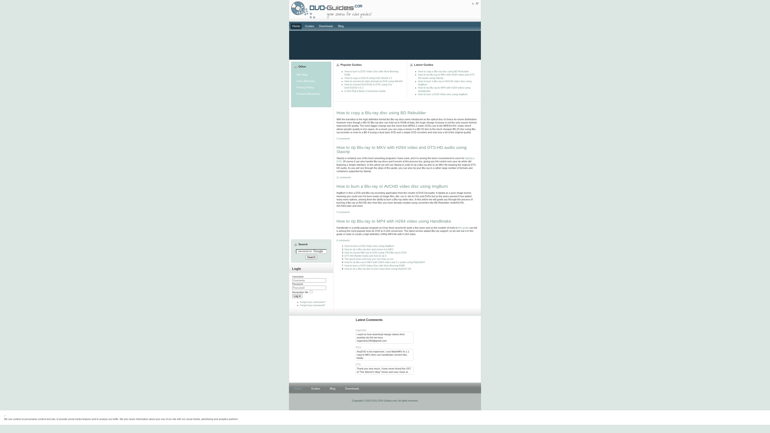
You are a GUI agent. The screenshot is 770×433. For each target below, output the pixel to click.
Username (298, 276)
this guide (463, 227)
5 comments (343, 212)
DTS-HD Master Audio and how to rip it (365, 255)
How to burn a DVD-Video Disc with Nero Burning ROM (374, 265)
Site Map (302, 74)
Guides (309, 26)
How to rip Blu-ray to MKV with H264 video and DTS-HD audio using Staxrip (401, 149)
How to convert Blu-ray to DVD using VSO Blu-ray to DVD (375, 252)
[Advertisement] (385, 45)
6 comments (343, 240)
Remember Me (300, 292)
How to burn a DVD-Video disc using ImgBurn (369, 246)
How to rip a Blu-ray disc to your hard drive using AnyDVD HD (377, 268)
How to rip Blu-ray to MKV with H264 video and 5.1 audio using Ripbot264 (384, 262)
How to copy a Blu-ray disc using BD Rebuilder (381, 112)
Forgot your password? (312, 305)
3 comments (343, 138)
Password (297, 284)
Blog (341, 26)
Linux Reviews (305, 81)
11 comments (343, 177)
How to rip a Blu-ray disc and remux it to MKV (368, 249)
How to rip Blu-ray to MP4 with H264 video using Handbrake (393, 221)
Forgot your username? (313, 302)
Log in (297, 296)
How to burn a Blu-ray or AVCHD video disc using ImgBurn (392, 186)
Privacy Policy (305, 87)
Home (296, 26)
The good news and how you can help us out (368, 259)
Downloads (326, 26)
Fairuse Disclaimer (308, 93)
